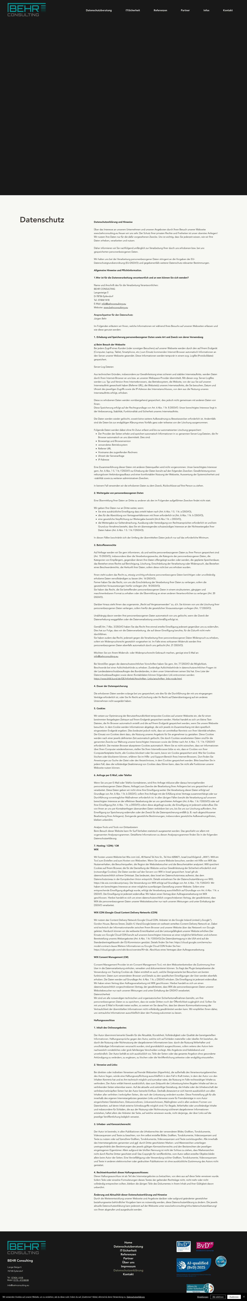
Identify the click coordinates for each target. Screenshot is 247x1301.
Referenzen (128, 1254)
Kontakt (128, 1274)
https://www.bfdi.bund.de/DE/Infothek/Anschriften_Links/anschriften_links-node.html (138, 678)
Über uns (128, 1262)
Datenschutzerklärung (128, 1270)
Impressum (128, 1266)
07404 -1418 (17, 1277)
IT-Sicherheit (128, 1250)
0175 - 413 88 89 (21, 1280)
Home (128, 1242)
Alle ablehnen (218, 1297)
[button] (206, 10)
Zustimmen (234, 1297)
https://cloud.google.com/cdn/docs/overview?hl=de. (121, 949)
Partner (128, 1258)
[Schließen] (243, 1297)
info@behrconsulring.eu (114, 303)
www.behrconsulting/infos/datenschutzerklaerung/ (191, 1205)
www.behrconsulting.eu (106, 233)
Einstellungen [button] (202, 1297)
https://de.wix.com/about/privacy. (111, 882)
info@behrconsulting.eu (106, 656)
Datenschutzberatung (128, 1246)
